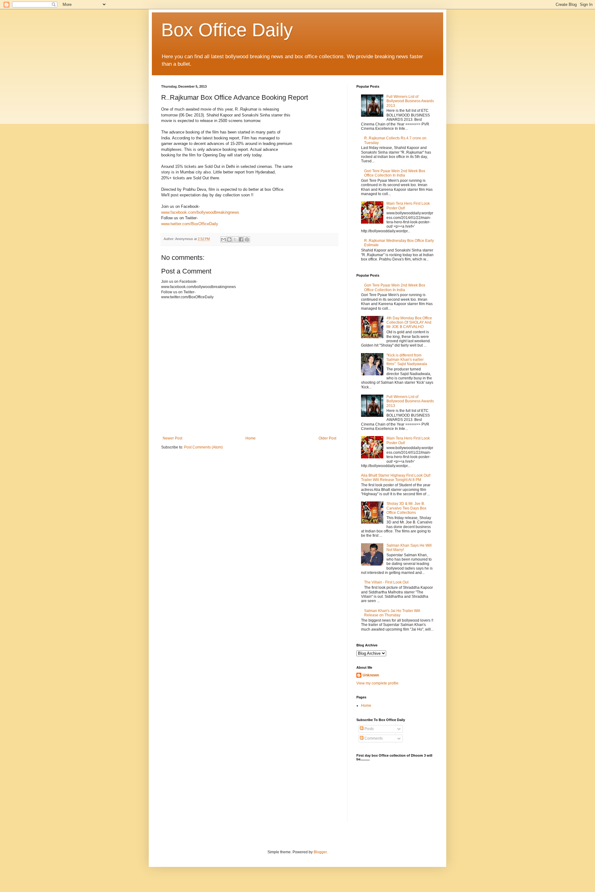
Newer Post (172, 438)
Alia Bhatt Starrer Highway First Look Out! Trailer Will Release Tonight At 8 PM (395, 477)
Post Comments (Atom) (203, 447)
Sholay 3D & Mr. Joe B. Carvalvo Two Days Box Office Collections (406, 508)
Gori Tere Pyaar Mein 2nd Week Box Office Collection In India (394, 173)
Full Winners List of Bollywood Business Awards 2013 (410, 101)
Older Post (327, 438)
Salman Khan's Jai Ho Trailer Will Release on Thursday (392, 613)
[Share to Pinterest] (247, 239)
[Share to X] (235, 239)
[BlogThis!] (229, 239)
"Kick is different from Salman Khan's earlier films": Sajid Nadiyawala (406, 359)
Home (250, 438)
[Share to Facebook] (241, 239)
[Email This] (223, 239)
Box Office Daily (227, 30)
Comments (373, 738)
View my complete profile (377, 683)
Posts (369, 729)
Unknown (371, 675)
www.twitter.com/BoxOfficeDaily (189, 223)
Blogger (320, 852)
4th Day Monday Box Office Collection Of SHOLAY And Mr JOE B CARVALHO (409, 322)
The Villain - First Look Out (386, 582)
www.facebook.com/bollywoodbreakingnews (200, 212)
